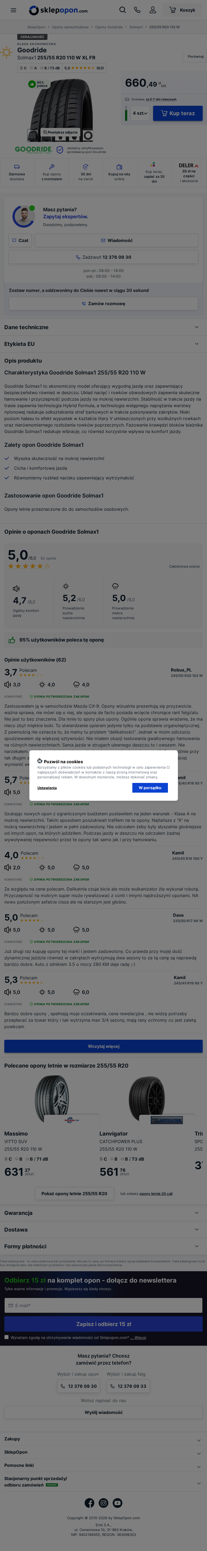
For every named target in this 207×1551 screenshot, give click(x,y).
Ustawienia (47, 788)
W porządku (150, 787)
